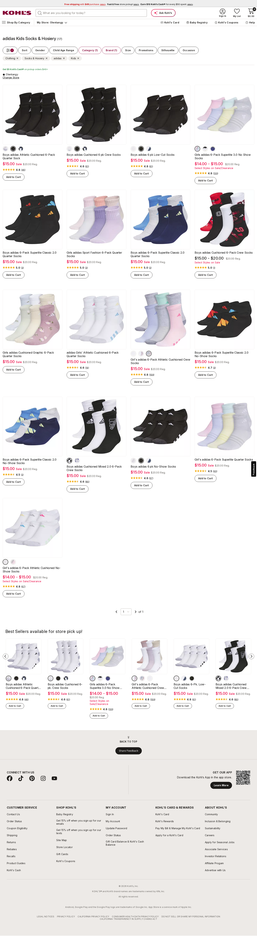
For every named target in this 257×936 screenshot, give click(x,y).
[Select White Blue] (21, 149)
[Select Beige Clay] (141, 353)
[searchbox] (91, 13)
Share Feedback (128, 750)
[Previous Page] (116, 611)
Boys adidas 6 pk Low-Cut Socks (153, 154)
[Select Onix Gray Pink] (213, 149)
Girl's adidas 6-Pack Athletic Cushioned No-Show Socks (32, 569)
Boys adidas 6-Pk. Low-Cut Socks (190, 686)
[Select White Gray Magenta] (133, 353)
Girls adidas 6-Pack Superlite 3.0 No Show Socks (223, 156)
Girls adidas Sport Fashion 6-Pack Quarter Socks (94, 254)
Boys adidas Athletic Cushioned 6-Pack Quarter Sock (29, 156)
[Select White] (5, 149)
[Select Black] (13, 149)
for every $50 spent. (167, 4)
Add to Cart (13, 176)
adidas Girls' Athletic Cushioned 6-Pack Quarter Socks (93, 354)
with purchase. (85, 4)
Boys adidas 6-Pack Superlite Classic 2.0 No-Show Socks (222, 354)
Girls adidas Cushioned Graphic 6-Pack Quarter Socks (28, 354)
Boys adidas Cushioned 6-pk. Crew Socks (65, 686)
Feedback (253, 469)
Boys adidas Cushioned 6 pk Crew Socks (94, 154)
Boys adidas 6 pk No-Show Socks (153, 466)
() (23, 170)
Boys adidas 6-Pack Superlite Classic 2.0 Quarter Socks (30, 254)
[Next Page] (135, 611)
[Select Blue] (77, 460)
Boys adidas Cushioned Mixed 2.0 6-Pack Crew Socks (94, 468)
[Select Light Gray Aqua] (149, 353)
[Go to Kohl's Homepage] (17, 13)
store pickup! (123, 4)
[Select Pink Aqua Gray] (197, 149)
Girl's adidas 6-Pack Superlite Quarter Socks (224, 459)
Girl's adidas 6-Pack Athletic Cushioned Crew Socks (160, 361)
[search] (40, 13)
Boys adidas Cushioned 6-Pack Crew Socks (224, 252)
